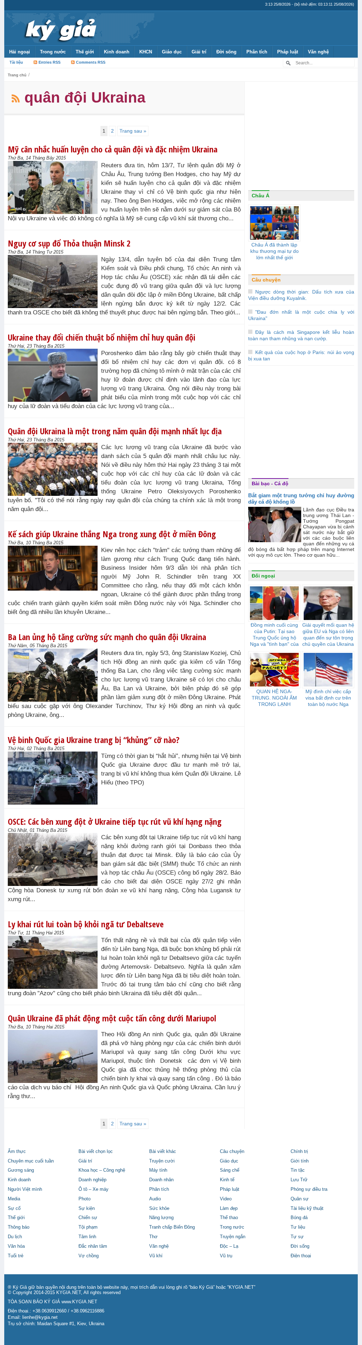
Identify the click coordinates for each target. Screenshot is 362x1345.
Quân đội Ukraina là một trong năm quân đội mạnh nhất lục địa (115, 431)
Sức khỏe (159, 1208)
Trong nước (53, 51)
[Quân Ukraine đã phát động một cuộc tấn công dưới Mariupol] (54, 1056)
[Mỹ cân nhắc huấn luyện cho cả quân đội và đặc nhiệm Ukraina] (54, 187)
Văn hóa (16, 1246)
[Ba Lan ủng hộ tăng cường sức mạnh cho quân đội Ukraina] (54, 675)
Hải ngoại (19, 51)
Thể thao (229, 1217)
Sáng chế (229, 1170)
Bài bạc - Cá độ (270, 483)
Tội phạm (88, 1227)
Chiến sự (87, 1217)
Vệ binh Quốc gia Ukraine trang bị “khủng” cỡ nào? (94, 740)
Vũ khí (156, 1255)
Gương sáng (21, 1170)
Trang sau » (132, 131)
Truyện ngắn (232, 1236)
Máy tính (158, 1170)
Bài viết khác (162, 1151)
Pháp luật (287, 51)
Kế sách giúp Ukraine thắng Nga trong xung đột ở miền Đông (112, 534)
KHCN (145, 51)
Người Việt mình (25, 1189)
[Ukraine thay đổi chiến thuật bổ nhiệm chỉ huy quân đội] (54, 375)
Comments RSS (90, 62)
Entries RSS (49, 62)
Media (14, 1198)
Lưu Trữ (299, 1179)
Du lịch (15, 1236)
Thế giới (85, 51)
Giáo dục (172, 51)
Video (226, 1198)
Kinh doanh (116, 51)
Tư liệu (298, 1227)
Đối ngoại (263, 576)
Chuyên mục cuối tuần (31, 1161)
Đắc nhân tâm (92, 1246)
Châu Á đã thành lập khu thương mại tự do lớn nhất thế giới (274, 251)
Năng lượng (161, 1217)
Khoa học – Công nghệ (101, 1170)
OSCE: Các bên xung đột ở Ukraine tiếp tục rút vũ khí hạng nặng (115, 821)
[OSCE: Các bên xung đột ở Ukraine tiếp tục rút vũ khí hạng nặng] (54, 859)
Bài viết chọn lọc (95, 1151)
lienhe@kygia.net (40, 1317)
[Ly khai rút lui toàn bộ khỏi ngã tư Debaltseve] (54, 962)
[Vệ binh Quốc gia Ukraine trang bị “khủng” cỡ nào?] (54, 778)
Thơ (153, 1236)
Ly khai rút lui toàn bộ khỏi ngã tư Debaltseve (86, 924)
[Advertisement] (301, 137)
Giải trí (199, 51)
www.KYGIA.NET (79, 1301)
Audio (155, 1198)
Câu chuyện (266, 280)
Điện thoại (301, 1255)
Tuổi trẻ (15, 1255)
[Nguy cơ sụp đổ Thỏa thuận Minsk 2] (54, 281)
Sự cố (14, 1208)
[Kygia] (59, 28)
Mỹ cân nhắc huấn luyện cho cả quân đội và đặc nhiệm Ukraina (112, 149)
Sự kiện (86, 1208)
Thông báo (18, 1227)
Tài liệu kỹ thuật (307, 1208)
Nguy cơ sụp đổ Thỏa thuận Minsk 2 (69, 243)
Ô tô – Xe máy (93, 1189)
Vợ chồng (88, 1255)
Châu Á (260, 195)
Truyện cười (162, 1161)
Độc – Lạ (229, 1246)
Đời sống (226, 51)
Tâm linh (87, 1236)
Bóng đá (299, 1217)
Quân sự (300, 1198)
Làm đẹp (229, 1208)
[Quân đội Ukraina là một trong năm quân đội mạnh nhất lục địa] (54, 469)
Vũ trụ (226, 1255)
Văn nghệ (318, 51)
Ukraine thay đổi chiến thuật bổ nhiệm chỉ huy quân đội (101, 337)
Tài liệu (16, 62)
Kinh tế (227, 1179)
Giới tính (300, 1161)
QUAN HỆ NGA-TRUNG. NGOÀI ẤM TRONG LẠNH (274, 698)
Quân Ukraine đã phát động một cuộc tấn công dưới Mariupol (112, 1018)
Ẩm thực (17, 1151)
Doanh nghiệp (92, 1179)
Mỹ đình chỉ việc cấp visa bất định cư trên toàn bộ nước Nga (328, 698)
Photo (84, 1198)
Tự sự (297, 1236)
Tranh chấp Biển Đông (172, 1227)
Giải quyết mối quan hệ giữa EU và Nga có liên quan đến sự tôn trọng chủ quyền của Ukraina (328, 634)
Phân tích (256, 51)
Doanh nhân (161, 1179)
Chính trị (299, 1151)
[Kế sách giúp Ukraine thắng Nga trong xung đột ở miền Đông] (54, 568)
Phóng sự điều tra (309, 1189)
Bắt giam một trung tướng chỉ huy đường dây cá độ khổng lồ (301, 498)
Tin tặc (298, 1170)
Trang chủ (17, 75)
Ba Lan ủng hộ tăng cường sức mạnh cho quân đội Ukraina (107, 637)
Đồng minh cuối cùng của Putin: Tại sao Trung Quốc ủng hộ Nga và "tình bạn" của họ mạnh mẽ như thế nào (274, 641)
